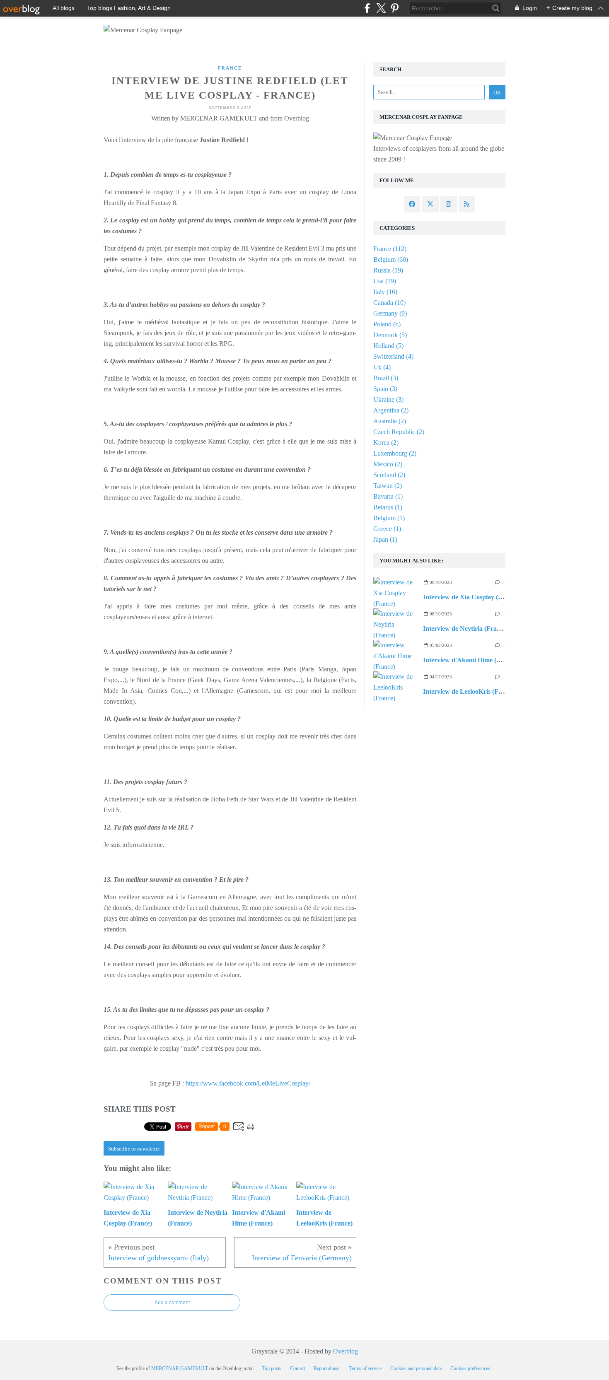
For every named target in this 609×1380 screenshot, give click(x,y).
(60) (390, 259)
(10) (389, 302)
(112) (389, 248)
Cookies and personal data (416, 1368)
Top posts (271, 1368)
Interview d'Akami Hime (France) (470, 659)
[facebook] (367, 8)
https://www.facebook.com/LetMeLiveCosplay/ (248, 1083)
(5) (390, 334)
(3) (385, 377)
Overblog (345, 1351)
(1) (388, 496)
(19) (388, 270)
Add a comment (172, 1302)
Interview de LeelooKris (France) (469, 691)
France (230, 67)
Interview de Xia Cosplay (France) (471, 597)
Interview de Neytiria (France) (465, 628)
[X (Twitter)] (381, 8)
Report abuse (327, 1368)
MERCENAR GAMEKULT (179, 1368)
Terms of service (365, 1368)
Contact (297, 1368)
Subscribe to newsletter (134, 1149)
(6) (387, 324)
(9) (390, 313)
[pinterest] (394, 8)
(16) (385, 291)
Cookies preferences (470, 1368)
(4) (393, 356)
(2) (390, 410)
